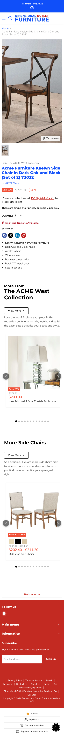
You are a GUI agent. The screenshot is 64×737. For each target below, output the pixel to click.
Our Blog (32, 694)
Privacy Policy (15, 680)
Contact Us (21, 684)
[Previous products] (6, 376)
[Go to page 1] (16, 421)
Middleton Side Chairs (21, 554)
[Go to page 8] (36, 421)
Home (5, 28)
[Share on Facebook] (4, 235)
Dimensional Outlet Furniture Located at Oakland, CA (30, 691)
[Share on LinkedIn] (17, 235)
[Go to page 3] (22, 421)
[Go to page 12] (48, 421)
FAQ (55, 684)
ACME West (12, 183)
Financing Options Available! (21, 223)
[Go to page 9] (39, 421)
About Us (35, 684)
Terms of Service (33, 680)
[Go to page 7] (33, 421)
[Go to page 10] (42, 421)
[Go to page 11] (45, 421)
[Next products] (58, 376)
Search (49, 680)
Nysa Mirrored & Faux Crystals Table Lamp (33, 401)
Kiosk (46, 684)
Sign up (51, 659)
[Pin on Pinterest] (23, 235)
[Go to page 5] (28, 421)
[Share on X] (10, 235)
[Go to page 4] (25, 421)
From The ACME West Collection (20, 163)
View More (14, 310)
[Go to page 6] (30, 421)
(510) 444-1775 (42, 198)
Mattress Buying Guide (30, 687)
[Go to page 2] (19, 421)
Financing (7, 684)
